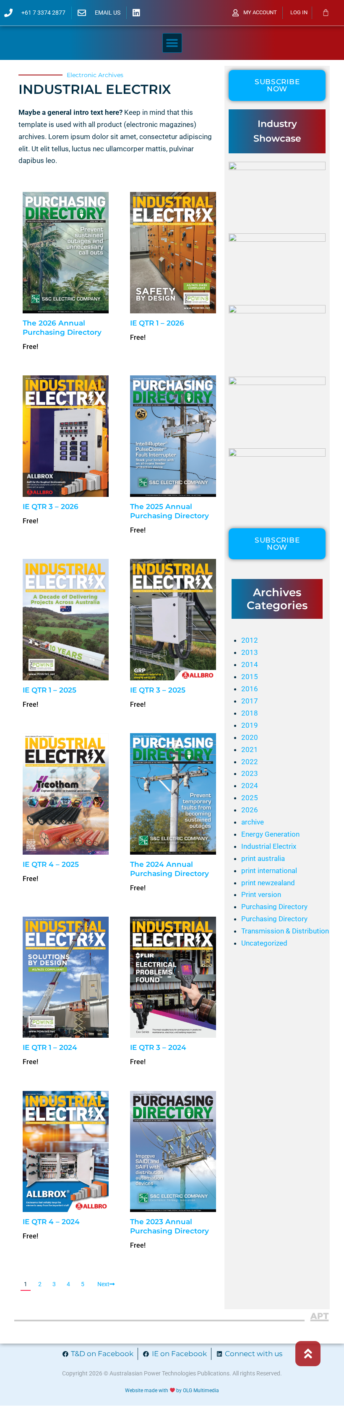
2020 (249, 737)
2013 (249, 652)
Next (103, 1284)
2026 (249, 810)
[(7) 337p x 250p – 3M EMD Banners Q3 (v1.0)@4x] (277, 382)
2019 (249, 725)
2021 (249, 749)
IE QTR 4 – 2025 (51, 864)
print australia (263, 858)
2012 (249, 640)
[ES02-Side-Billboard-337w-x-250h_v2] (277, 454)
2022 (249, 761)
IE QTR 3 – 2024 (158, 1047)
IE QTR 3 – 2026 (50, 506)
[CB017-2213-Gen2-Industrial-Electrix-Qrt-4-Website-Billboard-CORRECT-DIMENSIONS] (277, 167)
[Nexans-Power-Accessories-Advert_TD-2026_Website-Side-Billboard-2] (277, 239)
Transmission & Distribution (285, 931)
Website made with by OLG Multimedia (172, 1390)
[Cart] (326, 12)
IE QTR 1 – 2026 (157, 323)
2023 (249, 773)
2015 (249, 676)
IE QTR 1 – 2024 (50, 1047)
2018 (249, 713)
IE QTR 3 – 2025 (157, 690)
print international (269, 870)
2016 (249, 689)
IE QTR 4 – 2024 (51, 1221)
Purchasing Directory (274, 906)
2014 (249, 664)
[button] (172, 43)
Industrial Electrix (268, 846)
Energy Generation (270, 834)
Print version (261, 894)
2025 (249, 797)
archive (252, 822)
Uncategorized (264, 943)
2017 (249, 701)
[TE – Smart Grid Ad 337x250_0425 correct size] (277, 311)
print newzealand (268, 883)
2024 (249, 785)
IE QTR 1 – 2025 (49, 690)
